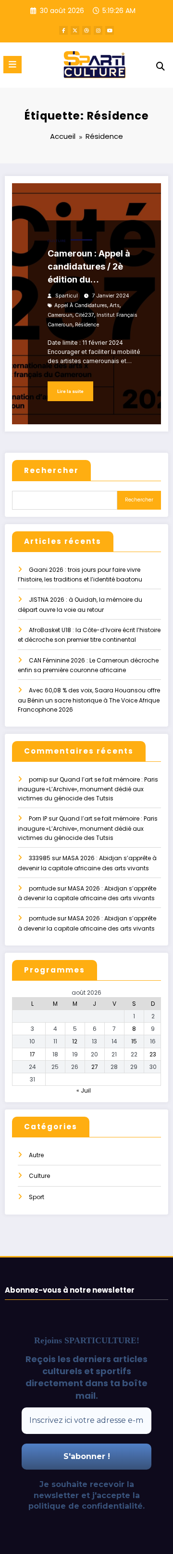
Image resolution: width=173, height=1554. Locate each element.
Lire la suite (70, 391)
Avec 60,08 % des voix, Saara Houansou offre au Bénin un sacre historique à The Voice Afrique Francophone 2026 (89, 700)
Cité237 (84, 315)
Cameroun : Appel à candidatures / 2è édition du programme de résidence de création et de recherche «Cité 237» (94, 267)
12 (74, 1041)
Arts (115, 305)
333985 (39, 858)
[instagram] (98, 30)
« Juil (83, 1090)
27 (94, 1067)
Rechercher (51, 470)
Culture (57, 241)
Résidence (87, 325)
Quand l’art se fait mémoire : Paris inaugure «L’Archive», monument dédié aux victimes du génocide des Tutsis (88, 789)
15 (134, 1041)
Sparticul (66, 296)
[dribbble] (86, 30)
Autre (36, 1155)
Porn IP (38, 818)
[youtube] (109, 30)
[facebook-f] (63, 30)
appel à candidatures (80, 305)
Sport (36, 1197)
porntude (42, 888)
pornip (38, 779)
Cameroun (60, 315)
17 (32, 1054)
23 (152, 1054)
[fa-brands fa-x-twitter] (75, 30)
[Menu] (12, 64)
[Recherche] (160, 66)
